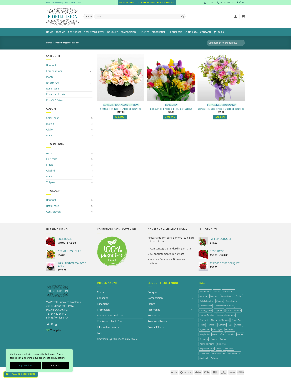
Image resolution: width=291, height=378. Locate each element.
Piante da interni (206, 343)
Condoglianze (205, 310)
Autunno (203, 296)
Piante (145, 32)
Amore (217, 291)
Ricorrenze (158, 32)
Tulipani (50, 182)
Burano (171, 105)
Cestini (239, 296)
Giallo (49, 129)
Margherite (204, 334)
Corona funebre (233, 310)
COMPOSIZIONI (128, 32)
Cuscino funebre (206, 315)
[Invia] (182, 16)
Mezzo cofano (218, 334)
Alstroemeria (205, 291)
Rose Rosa (228, 348)
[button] (235, 16)
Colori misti (52, 118)
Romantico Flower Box (121, 105)
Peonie (223, 339)
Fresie (49, 164)
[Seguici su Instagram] (240, 3)
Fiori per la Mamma (220, 320)
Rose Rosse (74, 32)
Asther (50, 153)
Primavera (221, 343)
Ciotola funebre (206, 301)
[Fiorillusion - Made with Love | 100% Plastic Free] (62, 16)
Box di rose (52, 206)
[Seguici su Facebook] (237, 3)
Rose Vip (60, 32)
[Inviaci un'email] (243, 3)
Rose (49, 176)
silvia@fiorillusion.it (57, 317)
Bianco (50, 123)
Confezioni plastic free (109, 321)
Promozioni (103, 309)
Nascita (231, 334)
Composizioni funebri (224, 305)
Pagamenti (103, 303)
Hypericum (204, 329)
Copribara (219, 310)
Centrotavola (53, 211)
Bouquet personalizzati (110, 315)
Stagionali (203, 358)
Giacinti (50, 170)
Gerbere (222, 324)
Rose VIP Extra (54, 100)
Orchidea (203, 339)
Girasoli (238, 324)
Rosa (49, 135)
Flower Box (236, 320)
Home (49, 32)
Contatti (205, 32)
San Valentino (234, 353)
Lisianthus (229, 329)
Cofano (219, 301)
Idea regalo (217, 329)
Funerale (212, 324)
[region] (39, 360)
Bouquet (112, 32)
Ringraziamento (206, 348)
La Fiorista (191, 32)
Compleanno (231, 301)
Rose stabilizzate (55, 94)
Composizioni (54, 71)
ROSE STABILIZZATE (94, 32)
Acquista (120, 117)
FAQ (99, 333)
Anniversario (228, 291)
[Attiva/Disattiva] (90, 71)
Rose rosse (52, 88)
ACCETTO (55, 365)
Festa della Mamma (226, 315)
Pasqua (214, 339)
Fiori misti (51, 159)
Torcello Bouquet (221, 105)
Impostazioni (25, 365)
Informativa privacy (108, 327)
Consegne (176, 32)
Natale (240, 334)
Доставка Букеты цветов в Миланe (117, 339)
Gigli (230, 324)
